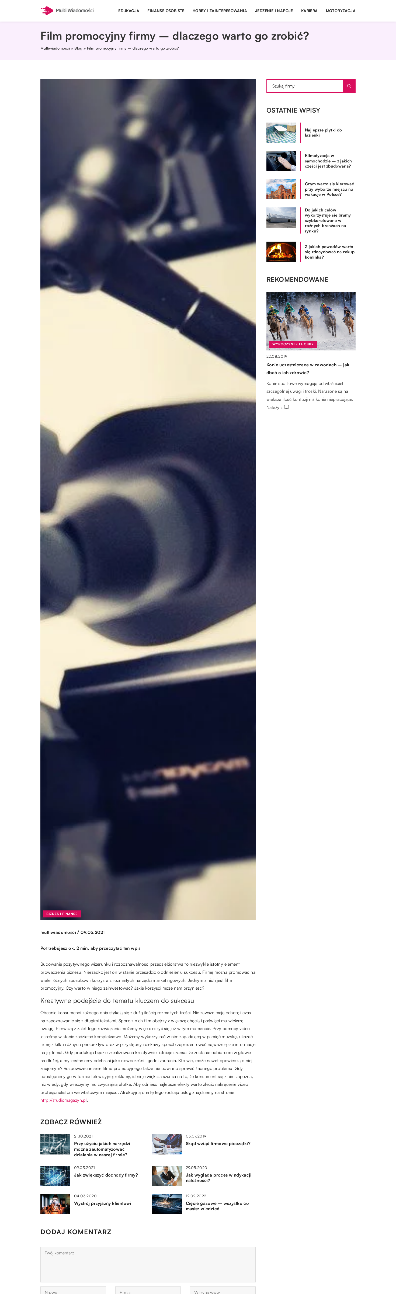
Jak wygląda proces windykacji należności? (219, 1177)
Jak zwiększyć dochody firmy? (106, 1175)
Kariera (309, 10)
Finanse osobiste (165, 10)
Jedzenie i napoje (274, 10)
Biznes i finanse (62, 914)
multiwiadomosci (58, 932)
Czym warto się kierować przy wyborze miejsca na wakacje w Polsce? (329, 189)
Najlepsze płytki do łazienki (323, 132)
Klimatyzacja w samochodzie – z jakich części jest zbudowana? (328, 161)
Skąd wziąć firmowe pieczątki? (218, 1143)
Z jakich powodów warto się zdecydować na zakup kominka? (330, 252)
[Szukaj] (349, 86)
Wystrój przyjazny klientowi (102, 1203)
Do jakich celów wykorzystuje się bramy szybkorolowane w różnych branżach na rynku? (328, 220)
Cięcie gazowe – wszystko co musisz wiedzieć (217, 1206)
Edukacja (128, 10)
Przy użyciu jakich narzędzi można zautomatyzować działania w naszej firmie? (102, 1149)
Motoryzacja (341, 10)
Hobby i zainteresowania (220, 10)
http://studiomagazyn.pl (63, 1100)
